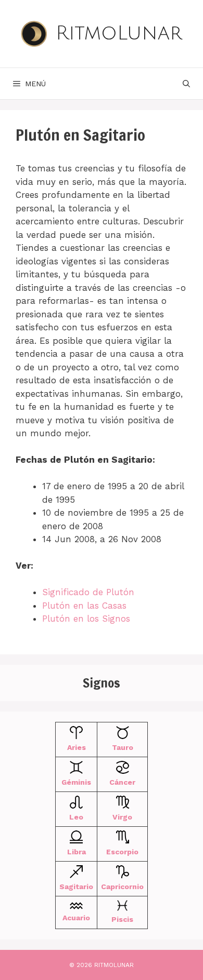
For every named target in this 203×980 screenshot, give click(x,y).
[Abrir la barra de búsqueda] (186, 83)
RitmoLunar (119, 33)
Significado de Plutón (88, 592)
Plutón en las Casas (84, 605)
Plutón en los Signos (86, 618)
